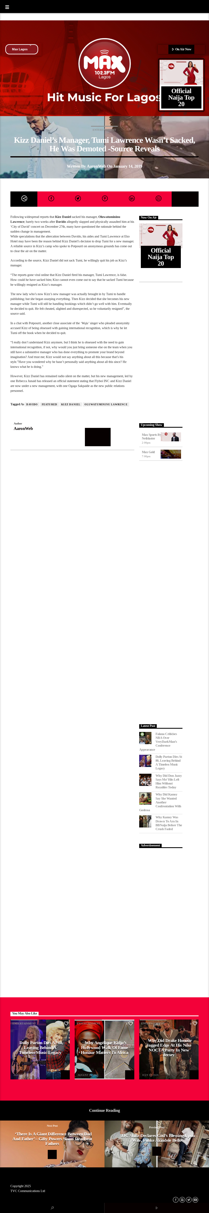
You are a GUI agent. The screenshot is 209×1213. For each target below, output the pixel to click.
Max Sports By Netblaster (151, 436)
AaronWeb (96, 166)
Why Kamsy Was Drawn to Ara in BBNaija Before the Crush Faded (169, 823)
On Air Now (183, 49)
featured (49, 404)
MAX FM (18, 1072)
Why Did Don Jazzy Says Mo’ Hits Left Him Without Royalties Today (169, 781)
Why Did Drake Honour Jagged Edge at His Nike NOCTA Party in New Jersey (169, 1047)
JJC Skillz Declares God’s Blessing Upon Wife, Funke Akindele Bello (158, 1138)
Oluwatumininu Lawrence (105, 404)
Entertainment (104, 129)
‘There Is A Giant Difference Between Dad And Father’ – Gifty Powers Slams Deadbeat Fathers (52, 1138)
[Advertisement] (160, 352)
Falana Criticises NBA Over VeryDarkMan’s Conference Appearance (158, 741)
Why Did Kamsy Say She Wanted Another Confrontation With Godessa (160, 802)
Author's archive (97, 437)
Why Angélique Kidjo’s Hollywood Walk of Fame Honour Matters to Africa (104, 1047)
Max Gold (148, 452)
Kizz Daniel (70, 404)
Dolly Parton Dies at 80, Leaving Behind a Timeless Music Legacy (169, 762)
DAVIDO (32, 404)
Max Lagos (20, 49)
